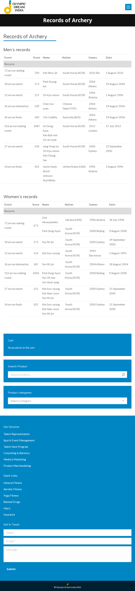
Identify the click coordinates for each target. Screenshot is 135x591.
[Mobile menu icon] (128, 7)
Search (123, 374)
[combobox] (67, 400)
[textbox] (21, 401)
